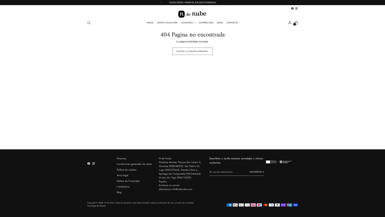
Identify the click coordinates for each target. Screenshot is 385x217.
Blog (119, 192)
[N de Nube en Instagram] (296, 8)
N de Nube (109, 202)
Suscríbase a (257, 171)
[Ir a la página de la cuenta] (290, 23)
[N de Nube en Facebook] (292, 8)
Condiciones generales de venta (134, 164)
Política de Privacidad (128, 181)
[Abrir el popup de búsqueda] (89, 23)
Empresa (121, 158)
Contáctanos (123, 186)
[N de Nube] (192, 14)
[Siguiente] (224, 2)
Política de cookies (126, 169)
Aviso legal (122, 175)
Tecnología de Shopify (96, 205)
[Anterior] (161, 2)
